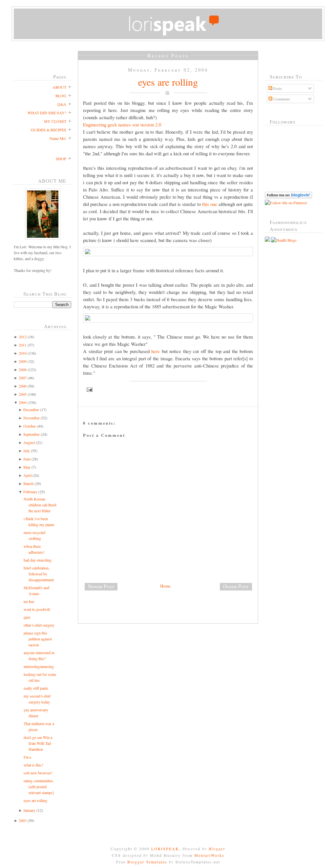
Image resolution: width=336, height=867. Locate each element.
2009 (23, 361)
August (29, 442)
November (31, 417)
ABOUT (59, 87)
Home (165, 586)
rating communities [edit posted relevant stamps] (39, 786)
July (26, 450)
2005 (23, 394)
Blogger (217, 848)
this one (209, 204)
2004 (23, 402)
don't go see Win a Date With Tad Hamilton (38, 743)
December (31, 409)
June (27, 458)
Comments (281, 98)
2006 (23, 386)
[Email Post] (168, 389)
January (29, 810)
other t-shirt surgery (39, 625)
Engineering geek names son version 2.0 (122, 124)
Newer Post (101, 586)
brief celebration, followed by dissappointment (39, 573)
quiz (27, 617)
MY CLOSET (55, 121)
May (27, 467)
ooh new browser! (38, 772)
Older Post (236, 586)
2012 (23, 336)
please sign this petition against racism (38, 638)
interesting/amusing (39, 666)
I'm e (27, 757)
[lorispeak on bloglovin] (288, 196)
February (30, 491)
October (29, 426)
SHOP (61, 158)
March (28, 483)
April (27, 475)
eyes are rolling (35, 800)
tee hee (29, 601)
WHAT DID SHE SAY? (47, 112)
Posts (277, 88)
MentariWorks (209, 855)
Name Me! (58, 138)
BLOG (60, 95)
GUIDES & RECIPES (48, 129)
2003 (23, 820)
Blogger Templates (147, 861)
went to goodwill (37, 609)
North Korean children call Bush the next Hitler (40, 504)
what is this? (33, 764)
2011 (23, 344)
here (155, 351)
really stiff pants (36, 688)
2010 (23, 353)
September (31, 434)
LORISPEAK (165, 848)
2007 (23, 377)
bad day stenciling (38, 560)
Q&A (61, 104)
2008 (23, 369)
